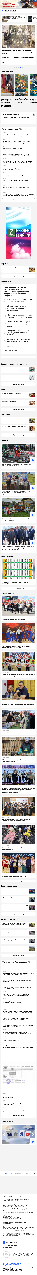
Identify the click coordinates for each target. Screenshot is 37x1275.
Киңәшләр (5, 413)
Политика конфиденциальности (12, 1270)
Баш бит (4, 1172)
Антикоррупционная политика (12, 1261)
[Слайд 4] (20, 65)
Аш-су (3, 388)
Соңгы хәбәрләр (15, 1172)
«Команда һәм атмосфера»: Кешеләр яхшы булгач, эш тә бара (19, 340)
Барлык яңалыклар (18, 274)
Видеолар (5, 438)
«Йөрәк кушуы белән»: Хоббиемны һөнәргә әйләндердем (16, 306)
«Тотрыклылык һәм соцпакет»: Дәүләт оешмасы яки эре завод (20, 322)
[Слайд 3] (18, 65)
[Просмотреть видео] (7, 83)
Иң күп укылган (8, 917)
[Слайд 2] (16, 65)
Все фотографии (18, 879)
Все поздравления (18, 586)
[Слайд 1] (14, 65)
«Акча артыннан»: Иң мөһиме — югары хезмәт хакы (19, 299)
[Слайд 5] (22, 65)
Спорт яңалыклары (9, 884)
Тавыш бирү (18, 355)
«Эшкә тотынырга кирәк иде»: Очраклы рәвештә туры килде (20, 314)
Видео (26, 1172)
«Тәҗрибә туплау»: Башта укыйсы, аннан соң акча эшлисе (18, 331)
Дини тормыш (7, 554)
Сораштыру (6, 279)
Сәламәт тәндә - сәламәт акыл (14, 362)
